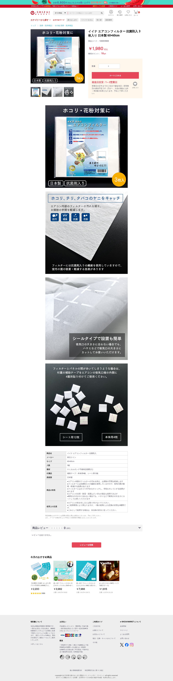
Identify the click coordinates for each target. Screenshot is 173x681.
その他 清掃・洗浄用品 (64, 26)
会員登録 (47, 6)
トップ (33, 26)
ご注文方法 (96, 626)
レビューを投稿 (86, 545)
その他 (95, 642)
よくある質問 (125, 6)
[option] (58, 56)
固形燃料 (108, 20)
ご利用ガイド (112, 6)
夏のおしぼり (72, 20)
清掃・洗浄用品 (46, 26)
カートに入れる (115, 75)
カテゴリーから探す (41, 20)
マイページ (124, 630)
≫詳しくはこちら (37, 644)
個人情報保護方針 (76, 670)
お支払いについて (99, 634)
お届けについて (98, 630)
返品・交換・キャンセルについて (104, 638)
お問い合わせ (137, 6)
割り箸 (99, 20)
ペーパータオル (87, 20)
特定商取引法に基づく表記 (94, 670)
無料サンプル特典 (99, 6)
